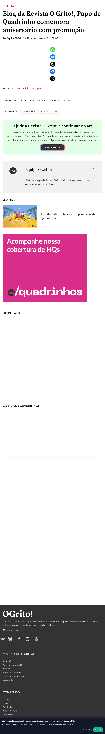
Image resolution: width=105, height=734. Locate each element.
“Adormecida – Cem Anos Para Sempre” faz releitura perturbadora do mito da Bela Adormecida (69, 447)
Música (6, 700)
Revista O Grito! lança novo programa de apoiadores (68, 216)
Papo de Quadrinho (34, 100)
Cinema (6, 703)
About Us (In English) (12, 665)
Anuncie (6, 669)
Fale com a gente (33, 88)
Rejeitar (86, 730)
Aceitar (98, 730)
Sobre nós (7, 661)
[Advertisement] (52, 476)
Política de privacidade (13, 676)
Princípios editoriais (12, 672)
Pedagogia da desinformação (16, 390)
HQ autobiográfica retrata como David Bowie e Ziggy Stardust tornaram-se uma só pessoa (70, 432)
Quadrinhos (48, 111)
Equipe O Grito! (15, 38)
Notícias (9, 6)
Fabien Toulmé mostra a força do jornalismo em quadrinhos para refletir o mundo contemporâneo (70, 417)
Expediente (8, 680)
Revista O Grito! (63, 100)
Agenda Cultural (10, 711)
